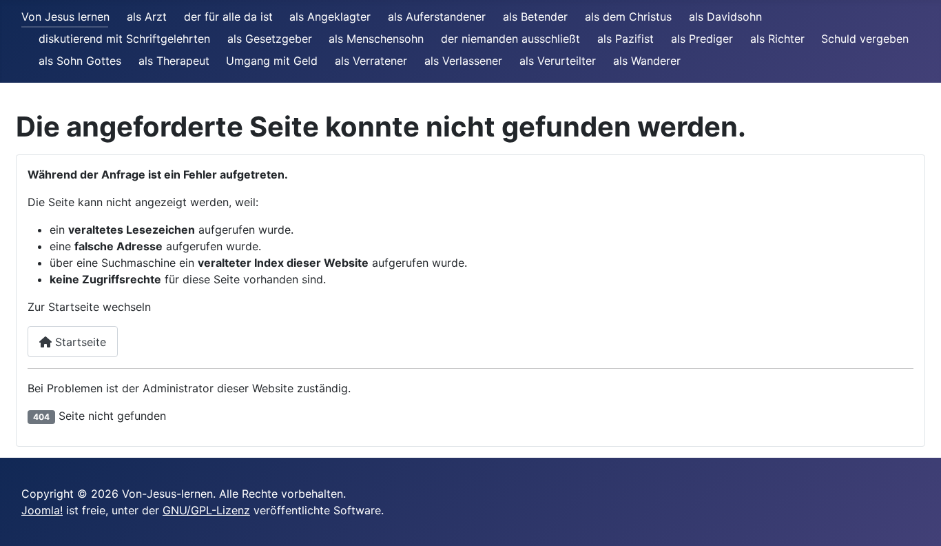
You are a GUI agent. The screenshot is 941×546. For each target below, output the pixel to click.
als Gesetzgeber (269, 39)
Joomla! (42, 510)
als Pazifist (625, 39)
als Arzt (147, 16)
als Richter (777, 39)
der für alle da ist (228, 16)
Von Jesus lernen (65, 16)
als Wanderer (647, 61)
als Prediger (702, 39)
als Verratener (371, 61)
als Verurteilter (557, 61)
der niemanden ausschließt (510, 39)
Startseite (79, 342)
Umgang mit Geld (272, 61)
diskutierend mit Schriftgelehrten (124, 39)
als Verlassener (463, 61)
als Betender (535, 16)
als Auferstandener (437, 16)
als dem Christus (628, 16)
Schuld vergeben (865, 39)
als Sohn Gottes (80, 61)
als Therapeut (173, 61)
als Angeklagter (330, 16)
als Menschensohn (376, 39)
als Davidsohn (725, 16)
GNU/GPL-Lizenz (206, 510)
